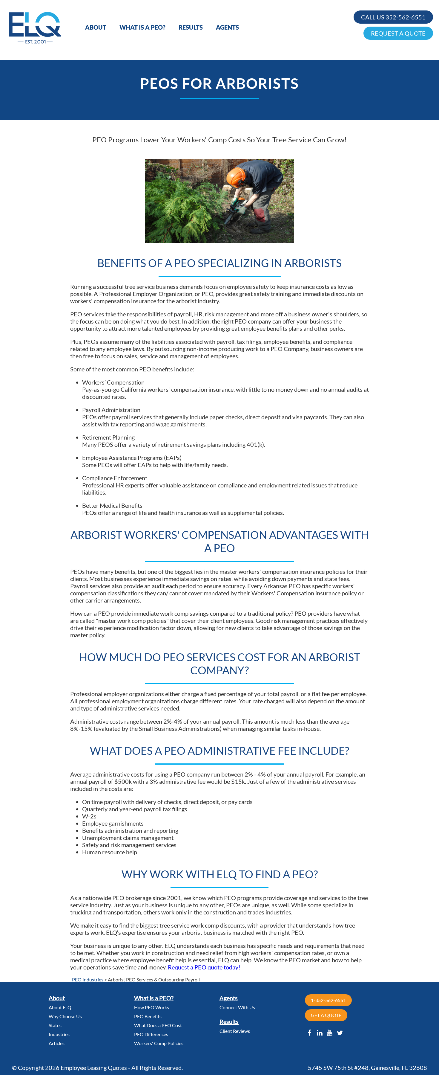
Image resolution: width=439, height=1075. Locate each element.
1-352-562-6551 (328, 1000)
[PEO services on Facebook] (309, 1033)
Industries (59, 1034)
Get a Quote (326, 1015)
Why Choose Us (65, 1016)
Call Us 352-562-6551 (393, 17)
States (55, 1025)
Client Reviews (235, 1031)
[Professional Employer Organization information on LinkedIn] (319, 1033)
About (95, 27)
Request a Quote (398, 33)
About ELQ (60, 1007)
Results (191, 27)
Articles (57, 1043)
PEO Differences (151, 1034)
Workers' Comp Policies (158, 1043)
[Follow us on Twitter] (339, 1033)
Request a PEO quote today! (204, 967)
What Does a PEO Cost (158, 1025)
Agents (227, 27)
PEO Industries (87, 979)
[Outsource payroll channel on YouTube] (329, 1033)
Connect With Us (237, 1007)
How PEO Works (151, 1007)
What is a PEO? (142, 27)
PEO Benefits (148, 1016)
